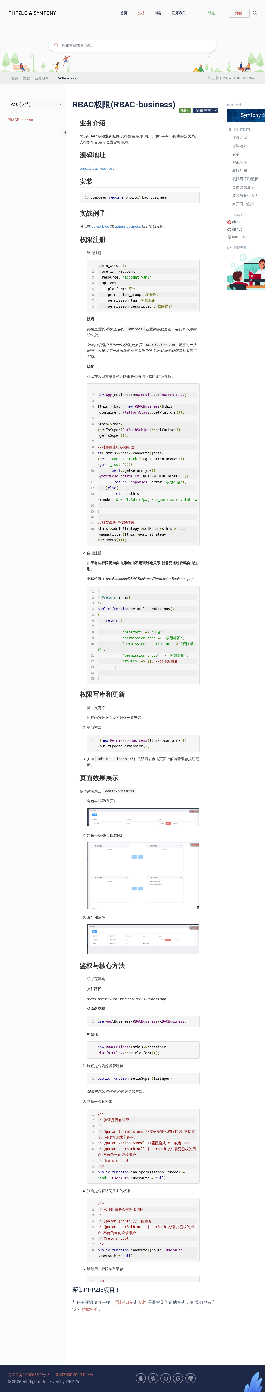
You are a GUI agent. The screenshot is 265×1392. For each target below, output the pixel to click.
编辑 (185, 110)
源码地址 (239, 146)
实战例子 (239, 162)
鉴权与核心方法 (245, 195)
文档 (141, 13)
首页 (124, 13)
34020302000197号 (74, 1374)
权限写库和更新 (245, 179)
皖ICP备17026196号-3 (29, 1374)
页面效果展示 (243, 187)
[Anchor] (123, 1290)
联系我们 (179, 13)
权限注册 (239, 171)
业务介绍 (239, 137)
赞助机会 (90, 1309)
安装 (236, 154)
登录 (211, 13)
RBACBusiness (20, 120)
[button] (36, 104)
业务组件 (42, 78)
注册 (238, 13)
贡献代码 (123, 1302)
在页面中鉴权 (243, 204)
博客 (158, 13)
